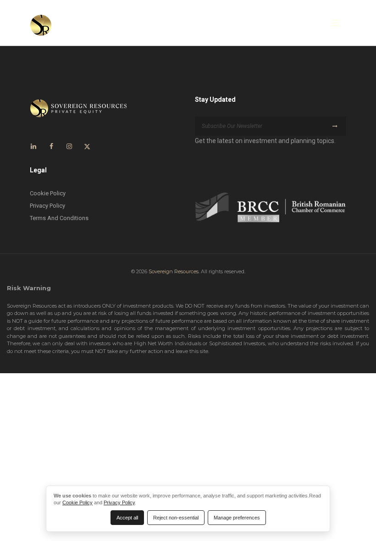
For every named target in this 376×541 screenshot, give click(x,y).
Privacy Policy (47, 205)
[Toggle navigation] (335, 23)
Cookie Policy (48, 193)
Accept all (127, 517)
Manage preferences (237, 517)
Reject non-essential (176, 517)
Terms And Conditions (59, 218)
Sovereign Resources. (174, 271)
